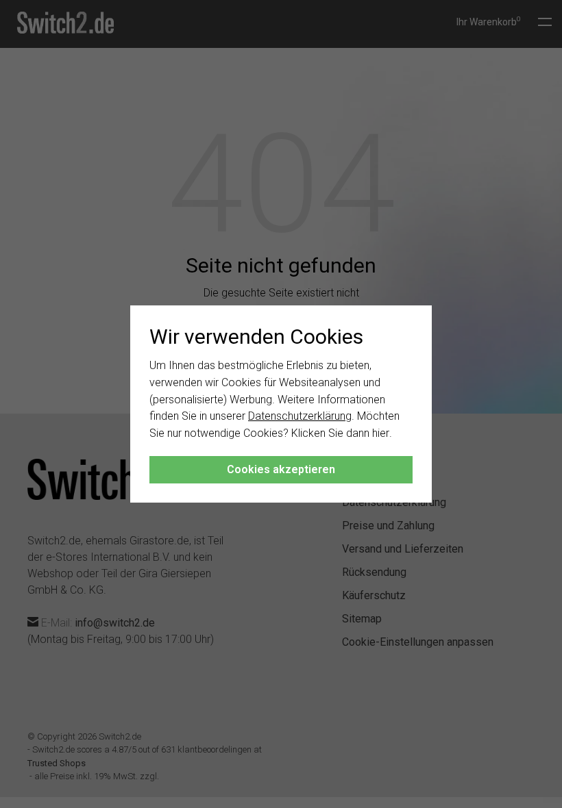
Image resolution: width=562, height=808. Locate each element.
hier (380, 433)
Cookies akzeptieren (281, 469)
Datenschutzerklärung (300, 415)
